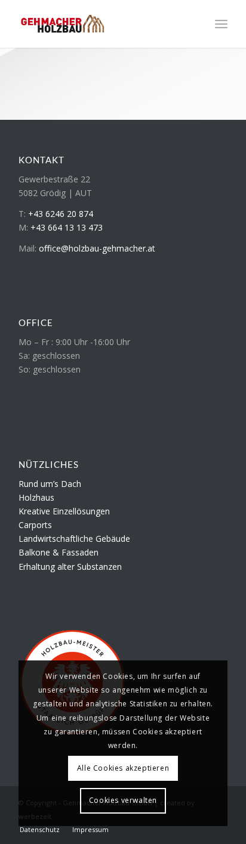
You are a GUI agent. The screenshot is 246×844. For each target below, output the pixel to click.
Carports (35, 524)
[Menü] (221, 24)
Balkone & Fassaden (59, 552)
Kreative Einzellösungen (64, 511)
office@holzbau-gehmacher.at (97, 248)
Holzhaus (36, 497)
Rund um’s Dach (50, 483)
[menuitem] (221, 24)
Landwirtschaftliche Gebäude (74, 538)
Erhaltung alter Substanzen (70, 566)
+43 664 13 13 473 (66, 227)
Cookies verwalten (123, 800)
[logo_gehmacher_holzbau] (102, 24)
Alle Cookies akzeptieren (123, 768)
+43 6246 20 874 (60, 213)
